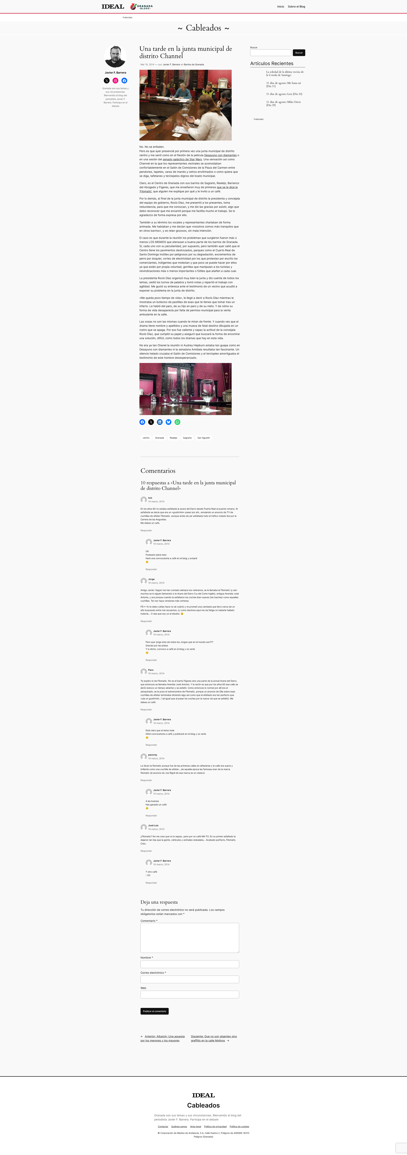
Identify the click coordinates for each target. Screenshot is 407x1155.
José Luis (153, 825)
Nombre (147, 957)
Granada (159, 437)
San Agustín (203, 437)
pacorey (152, 754)
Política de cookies (239, 1126)
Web (143, 988)
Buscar (253, 47)
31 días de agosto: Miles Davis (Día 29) (283, 103)
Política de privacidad (215, 1126)
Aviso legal (195, 1126)
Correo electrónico (153, 972)
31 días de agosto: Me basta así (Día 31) (283, 85)
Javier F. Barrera (171, 64)
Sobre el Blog (296, 6)
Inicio (280, 6)
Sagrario (187, 437)
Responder (146, 530)
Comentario (149, 920)
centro (146, 437)
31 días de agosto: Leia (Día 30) (284, 94)
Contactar (163, 1126)
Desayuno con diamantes (220, 155)
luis (150, 497)
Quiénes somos (179, 1126)
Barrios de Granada (194, 64)
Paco (151, 669)
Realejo (173, 437)
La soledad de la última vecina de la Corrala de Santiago (285, 73)
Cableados (203, 28)
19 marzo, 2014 (156, 501)
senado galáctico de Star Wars (182, 159)
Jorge (151, 579)
